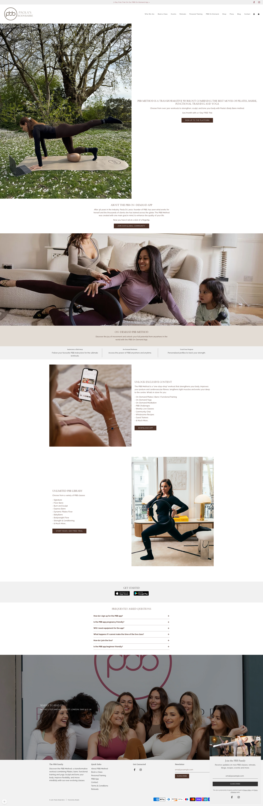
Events (173, 14)
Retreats (183, 14)
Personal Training (195, 14)
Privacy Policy (247, 790)
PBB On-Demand (212, 14)
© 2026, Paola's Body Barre (57, 800)
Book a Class (162, 14)
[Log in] (254, 14)
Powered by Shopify (73, 800)
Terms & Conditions (99, 786)
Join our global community (131, 226)
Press (232, 14)
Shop (224, 14)
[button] (131, 616)
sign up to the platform (197, 120)
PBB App (95, 779)
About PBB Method (99, 769)
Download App (145, 428)
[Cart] (258, 14)
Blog (239, 14)
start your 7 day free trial (69, 531)
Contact (247, 14)
